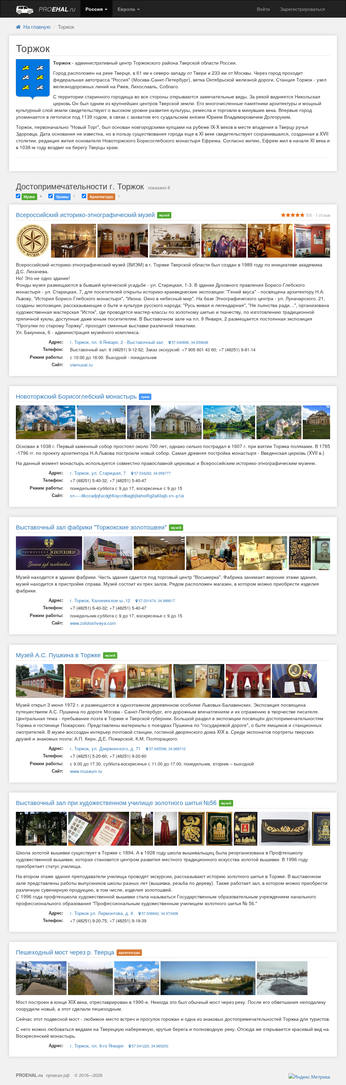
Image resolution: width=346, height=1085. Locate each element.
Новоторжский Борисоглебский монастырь (76, 396)
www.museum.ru (86, 771)
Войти (263, 8)
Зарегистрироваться (302, 8)
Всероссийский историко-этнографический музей (85, 214)
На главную (35, 26)
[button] (96, 8)
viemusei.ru (81, 364)
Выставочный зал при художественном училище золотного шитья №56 (116, 802)
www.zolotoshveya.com (93, 623)
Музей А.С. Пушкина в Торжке (58, 654)
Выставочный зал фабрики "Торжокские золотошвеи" (91, 526)
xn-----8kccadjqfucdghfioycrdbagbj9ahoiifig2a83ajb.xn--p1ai (127, 495)
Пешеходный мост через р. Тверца (65, 951)
